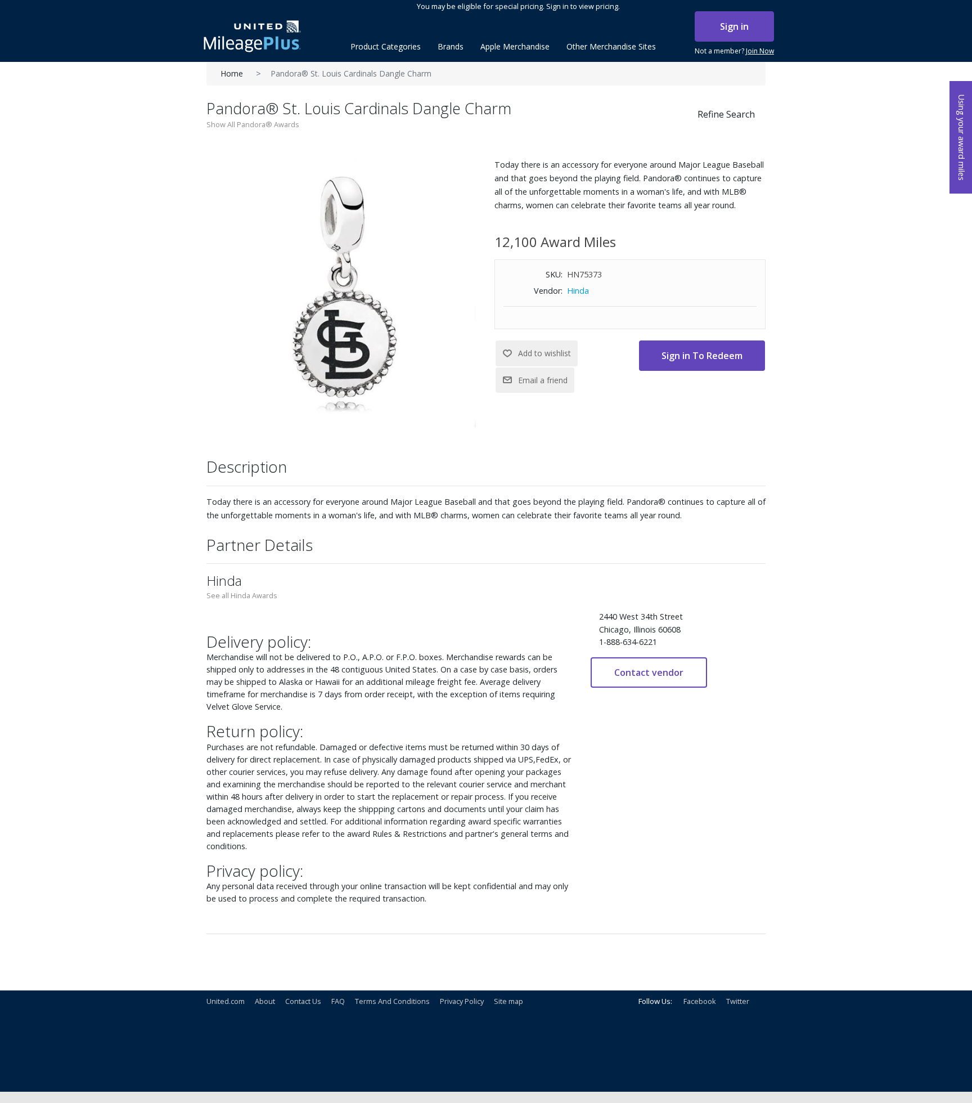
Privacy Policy (462, 1001)
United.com (225, 1001)
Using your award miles (961, 138)
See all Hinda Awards (241, 595)
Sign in (734, 26)
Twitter (737, 1001)
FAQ (338, 1001)
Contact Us (303, 1001)
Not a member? (734, 51)
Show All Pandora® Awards (252, 124)
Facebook (699, 1001)
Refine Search (726, 114)
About (265, 1001)
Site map (508, 1001)
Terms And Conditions (392, 1001)
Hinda (578, 290)
